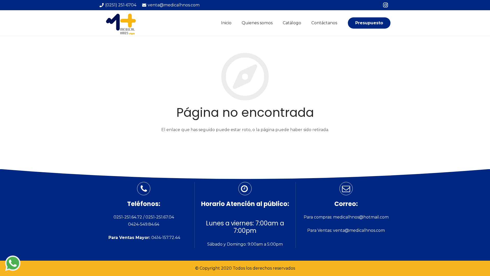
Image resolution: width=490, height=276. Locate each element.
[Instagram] (385, 5)
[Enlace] (12, 263)
